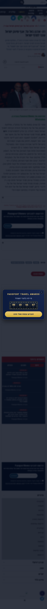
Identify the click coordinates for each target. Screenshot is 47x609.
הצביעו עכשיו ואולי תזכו (23, 314)
